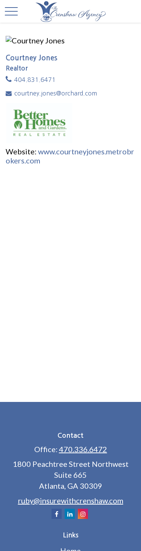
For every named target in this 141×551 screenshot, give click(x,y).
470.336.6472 (83, 449)
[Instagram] (83, 514)
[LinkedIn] (70, 514)
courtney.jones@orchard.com (55, 93)
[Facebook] (57, 514)
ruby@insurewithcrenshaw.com (70, 500)
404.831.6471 (35, 80)
